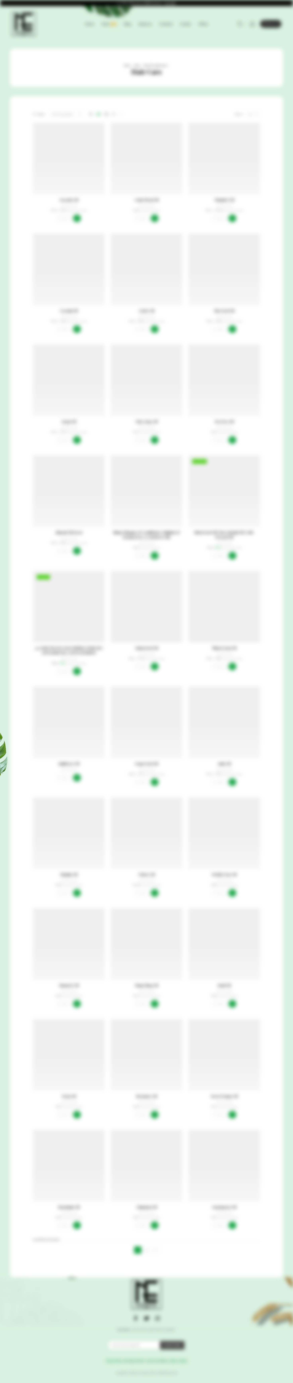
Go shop (170, 3)
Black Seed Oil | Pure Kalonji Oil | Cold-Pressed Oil (224, 534)
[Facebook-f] (136, 1318)
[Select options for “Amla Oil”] (232, 782)
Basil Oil (224, 985)
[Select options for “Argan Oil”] (77, 440)
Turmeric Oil (69, 985)
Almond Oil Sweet (68, 532)
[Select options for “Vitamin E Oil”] (232, 218)
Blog (127, 24)
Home (89, 24)
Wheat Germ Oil (224, 648)
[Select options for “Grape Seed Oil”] (154, 782)
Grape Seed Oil (146, 764)
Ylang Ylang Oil (146, 985)
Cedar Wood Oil (147, 200)
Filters (41, 114)
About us (145, 24)
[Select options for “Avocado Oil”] (77, 218)
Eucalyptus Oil (69, 1207)
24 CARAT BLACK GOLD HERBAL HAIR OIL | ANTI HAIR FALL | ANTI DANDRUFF (69, 650)
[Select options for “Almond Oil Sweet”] (77, 551)
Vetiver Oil (147, 874)
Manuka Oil (69, 874)
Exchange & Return (134, 1360)
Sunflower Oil (68, 764)
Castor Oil (146, 311)
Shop (137, 65)
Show (290, 691)
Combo (185, 24)
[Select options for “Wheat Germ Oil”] (232, 666)
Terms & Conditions (157, 1360)
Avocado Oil (68, 200)
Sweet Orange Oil (224, 1096)
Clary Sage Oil (147, 421)
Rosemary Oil (146, 1096)
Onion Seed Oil (146, 648)
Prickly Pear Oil (224, 874)
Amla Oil (224, 764)
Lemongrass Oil (224, 1207)
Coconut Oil (69, 311)
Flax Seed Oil (224, 311)
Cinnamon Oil (146, 1207)
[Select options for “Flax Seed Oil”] (232, 329)
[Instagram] (157, 1318)
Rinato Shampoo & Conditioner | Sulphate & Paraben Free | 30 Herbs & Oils (146, 534)
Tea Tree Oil (224, 421)
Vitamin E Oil (224, 200)
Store (109, 24)
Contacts (166, 24)
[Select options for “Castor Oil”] (154, 329)
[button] (154, 218)
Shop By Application (155, 65)
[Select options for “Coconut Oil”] (77, 329)
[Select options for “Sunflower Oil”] (77, 778)
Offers (203, 24)
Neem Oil (69, 1096)
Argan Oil (68, 421)
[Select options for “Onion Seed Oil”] (154, 666)
